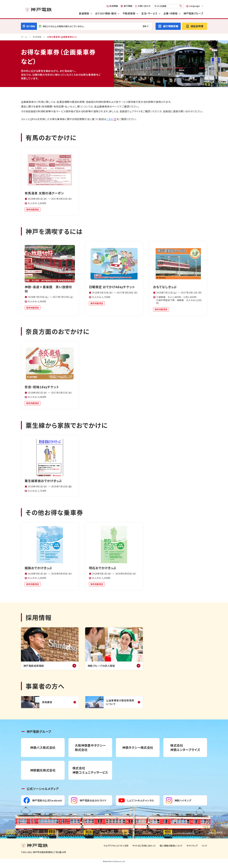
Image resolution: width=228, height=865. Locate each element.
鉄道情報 (84, 13)
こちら (109, 119)
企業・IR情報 (170, 13)
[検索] (180, 6)
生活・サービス (149, 13)
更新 (144, 26)
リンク (204, 845)
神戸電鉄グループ (193, 13)
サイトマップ (192, 845)
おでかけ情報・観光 (105, 13)
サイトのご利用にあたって (144, 845)
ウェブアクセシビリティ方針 (116, 845)
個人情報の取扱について (171, 845)
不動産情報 (129, 13)
